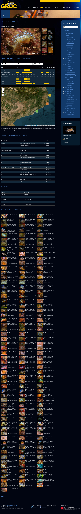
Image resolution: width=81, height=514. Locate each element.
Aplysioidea (70, 68)
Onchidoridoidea (71, 39)
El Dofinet (50, 474)
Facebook (44, 507)
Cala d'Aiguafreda (46, 319)
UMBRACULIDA (69, 70)
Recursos (76, 7)
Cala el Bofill (32, 228)
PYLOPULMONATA (70, 112)
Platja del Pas (15, 413)
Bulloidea (69, 80)
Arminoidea (70, 49)
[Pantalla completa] (39, 29)
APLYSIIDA (67, 64)
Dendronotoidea (71, 50)
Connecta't (42, 1)
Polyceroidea (70, 43)
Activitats (56, 7)
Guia (41, 7)
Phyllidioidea (70, 41)
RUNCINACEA (68, 87)
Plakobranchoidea (71, 62)
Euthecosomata (70, 95)
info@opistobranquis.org (11, 505)
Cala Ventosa (33, 375)
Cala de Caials (51, 247)
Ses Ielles (32, 247)
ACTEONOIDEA (69, 91)
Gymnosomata (69, 103)
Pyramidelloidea (71, 114)
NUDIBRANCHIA (69, 33)
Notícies (47, 7)
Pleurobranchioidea (72, 76)
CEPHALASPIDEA (69, 78)
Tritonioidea (70, 56)
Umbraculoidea (71, 72)
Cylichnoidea (70, 81)
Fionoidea (69, 52)
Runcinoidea (70, 89)
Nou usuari (49, 1)
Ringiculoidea (70, 110)
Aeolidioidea (70, 47)
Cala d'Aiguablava (10, 409)
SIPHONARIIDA (68, 107)
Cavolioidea (70, 97)
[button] (36, 111)
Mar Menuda (14, 266)
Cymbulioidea (70, 101)
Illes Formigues (10, 229)
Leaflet (27, 125)
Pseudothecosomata (71, 99)
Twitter (34, 507)
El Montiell (32, 465)
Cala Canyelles (33, 484)
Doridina (68, 35)
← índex (3, 496)
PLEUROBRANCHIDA (70, 74)
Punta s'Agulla (15, 328)
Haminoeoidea (71, 83)
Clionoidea (69, 105)
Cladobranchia (69, 45)
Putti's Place (14, 219)
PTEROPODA (68, 93)
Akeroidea (69, 66)
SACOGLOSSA (68, 58)
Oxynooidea (70, 60)
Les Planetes (14, 214)
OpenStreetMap (34, 125)
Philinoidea (70, 85)
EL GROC (35, 7)
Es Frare (49, 219)
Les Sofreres (14, 455)
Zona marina (56, 1)
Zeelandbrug (33, 219)
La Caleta (14, 233)
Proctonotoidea (71, 54)
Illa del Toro (50, 441)
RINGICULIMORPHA (70, 109)
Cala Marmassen (10, 442)
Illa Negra (14, 314)
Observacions (66, 7)
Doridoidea (70, 37)
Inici (29, 7)
